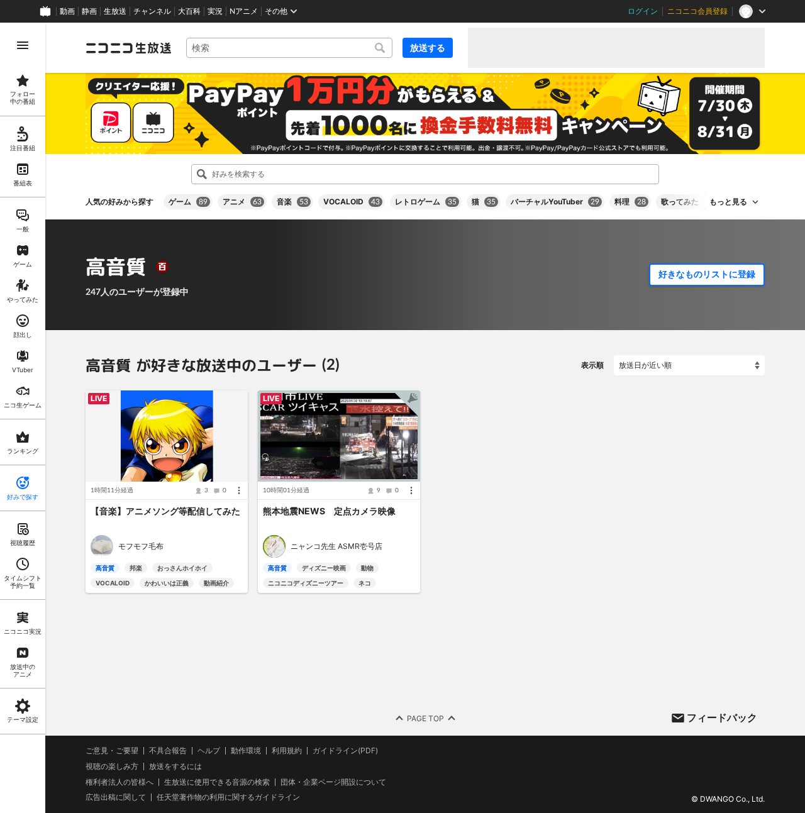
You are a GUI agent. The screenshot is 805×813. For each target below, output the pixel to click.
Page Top (425, 717)
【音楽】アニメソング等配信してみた (165, 511)
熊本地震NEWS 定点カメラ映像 (329, 511)
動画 (67, 11)
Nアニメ (244, 11)
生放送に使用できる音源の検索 (217, 781)
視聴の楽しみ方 (112, 765)
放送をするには (175, 766)
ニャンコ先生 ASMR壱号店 (336, 546)
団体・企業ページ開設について (333, 781)
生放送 (115, 11)
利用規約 (287, 751)
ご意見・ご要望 (112, 750)
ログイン (643, 11)
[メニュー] (239, 491)
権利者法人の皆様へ (119, 781)
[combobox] (289, 48)
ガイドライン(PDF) (345, 751)
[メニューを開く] (22, 45)
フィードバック (722, 717)
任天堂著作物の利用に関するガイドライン (228, 797)
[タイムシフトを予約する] (407, 403)
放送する (427, 47)
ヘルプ (208, 751)
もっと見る (728, 201)
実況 (215, 11)
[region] (22, 418)
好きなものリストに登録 (706, 274)
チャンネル (152, 11)
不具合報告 (168, 751)
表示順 (592, 365)
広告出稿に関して (116, 797)
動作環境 (246, 751)
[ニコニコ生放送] (128, 47)
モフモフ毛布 (141, 546)
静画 (89, 11)
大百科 (189, 11)
